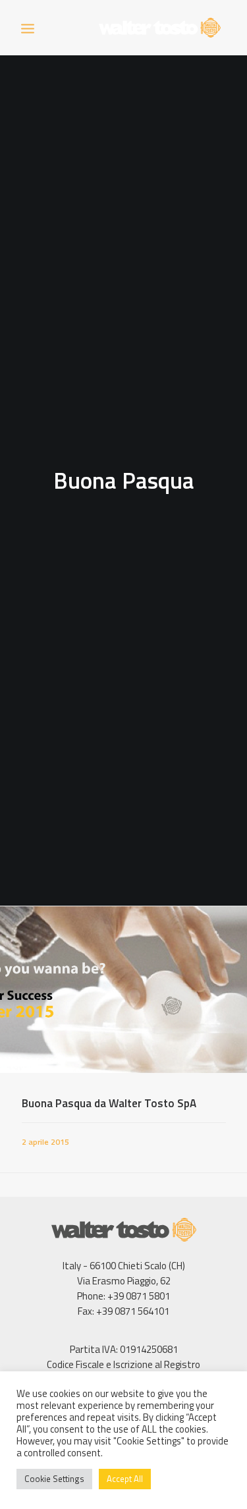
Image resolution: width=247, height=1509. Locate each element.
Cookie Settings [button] (54, 1478)
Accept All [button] (125, 1478)
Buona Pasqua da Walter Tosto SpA (109, 1103)
